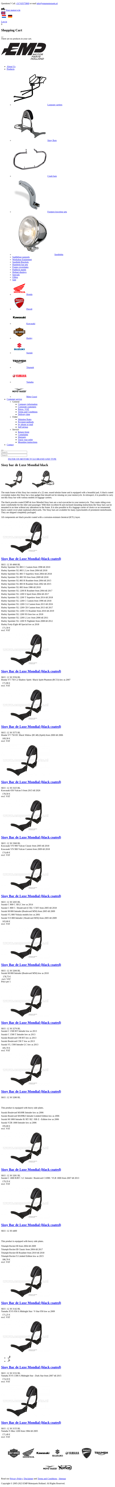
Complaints (23, 434)
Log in (4, 22)
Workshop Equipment (22, 259)
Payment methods (26, 422)
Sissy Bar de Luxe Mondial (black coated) (31, 559)
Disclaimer (28, 1478)
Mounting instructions (27, 442)
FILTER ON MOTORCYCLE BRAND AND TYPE (32, 459)
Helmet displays (19, 272)
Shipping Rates (24, 419)
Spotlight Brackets (20, 262)
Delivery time (24, 414)
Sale (14, 280)
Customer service (14, 399)
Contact (10, 445)
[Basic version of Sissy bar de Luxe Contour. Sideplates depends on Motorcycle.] (15, 487)
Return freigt (23, 432)
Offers (15, 277)
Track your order (25, 439)
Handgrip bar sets (20, 264)
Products (10, 69)
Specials (16, 275)
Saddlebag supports (21, 257)
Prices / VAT (23, 409)
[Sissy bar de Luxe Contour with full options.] (44, 487)
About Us (11, 66)
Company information (27, 404)
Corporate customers (27, 407)
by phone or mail (25, 424)
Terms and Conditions (27, 412)
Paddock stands (19, 269)
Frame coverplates (20, 267)
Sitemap (62, 1478)
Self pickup (23, 427)
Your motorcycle (12, 10)
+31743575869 (22, 3)
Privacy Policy (16, 1478)
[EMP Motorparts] (23, 62)
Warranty (22, 437)
